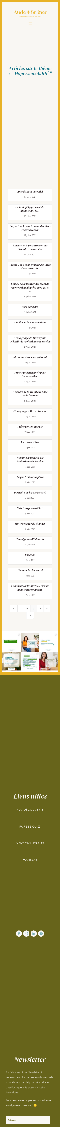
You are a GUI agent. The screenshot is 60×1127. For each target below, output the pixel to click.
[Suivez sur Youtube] (41, 933)
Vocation (30, 555)
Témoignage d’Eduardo (30, 539)
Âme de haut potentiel (30, 191)
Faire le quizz (30, 826)
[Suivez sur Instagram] (26, 933)
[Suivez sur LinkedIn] (34, 933)
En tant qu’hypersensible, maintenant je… (30, 209)
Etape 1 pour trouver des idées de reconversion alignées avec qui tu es (30, 287)
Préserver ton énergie (30, 427)
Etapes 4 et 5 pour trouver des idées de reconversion (30, 247)
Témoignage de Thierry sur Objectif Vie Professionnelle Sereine (30, 339)
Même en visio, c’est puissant (30, 357)
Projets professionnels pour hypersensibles (30, 374)
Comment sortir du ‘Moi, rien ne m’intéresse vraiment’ (30, 587)
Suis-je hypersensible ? (30, 508)
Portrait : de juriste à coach (30, 492)
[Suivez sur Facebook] (19, 933)
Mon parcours (30, 307)
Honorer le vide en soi (30, 570)
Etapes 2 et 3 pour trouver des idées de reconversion (30, 266)
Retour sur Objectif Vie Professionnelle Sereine (30, 459)
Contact (30, 860)
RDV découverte (30, 809)
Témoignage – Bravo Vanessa (30, 411)
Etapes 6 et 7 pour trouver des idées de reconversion (30, 228)
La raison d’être (30, 442)
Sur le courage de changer (30, 524)
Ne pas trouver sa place (30, 477)
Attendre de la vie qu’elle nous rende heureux (30, 393)
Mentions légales (30, 843)
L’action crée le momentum (30, 322)
